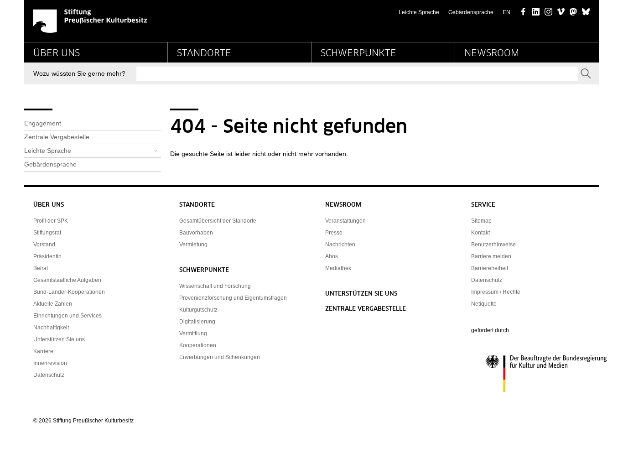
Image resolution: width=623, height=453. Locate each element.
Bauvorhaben (196, 232)
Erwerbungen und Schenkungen (219, 357)
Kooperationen (197, 345)
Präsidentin (47, 256)
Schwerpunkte (358, 53)
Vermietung (193, 244)
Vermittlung (193, 333)
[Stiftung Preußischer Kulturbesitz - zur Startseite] (90, 21)
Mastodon (573, 12)
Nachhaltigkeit (51, 327)
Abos (331, 256)
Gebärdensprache (470, 12)
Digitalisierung (197, 321)
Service (483, 205)
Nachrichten (340, 244)
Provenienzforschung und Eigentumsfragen (233, 298)
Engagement (42, 123)
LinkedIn (536, 12)
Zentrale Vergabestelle (56, 137)
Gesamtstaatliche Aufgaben (67, 280)
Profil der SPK (50, 221)
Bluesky (586, 12)
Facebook (523, 12)
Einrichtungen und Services (67, 315)
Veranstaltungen (345, 221)
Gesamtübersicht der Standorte (217, 221)
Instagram (548, 12)
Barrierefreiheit (489, 268)
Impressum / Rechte (495, 292)
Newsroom (491, 53)
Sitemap (481, 221)
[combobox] (357, 74)
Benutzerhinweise (493, 244)
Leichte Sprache (419, 12)
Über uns (56, 53)
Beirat (40, 268)
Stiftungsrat (47, 232)
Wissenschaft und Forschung (215, 286)
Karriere (43, 351)
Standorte (204, 53)
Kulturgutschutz (198, 310)
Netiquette (484, 304)
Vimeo (561, 12)
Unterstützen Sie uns (59, 339)
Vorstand (44, 244)
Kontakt (480, 232)
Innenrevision (50, 363)
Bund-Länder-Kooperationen (69, 292)
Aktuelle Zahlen (52, 304)
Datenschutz (48, 375)
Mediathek (338, 268)
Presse (334, 232)
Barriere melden (491, 256)
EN (506, 12)
